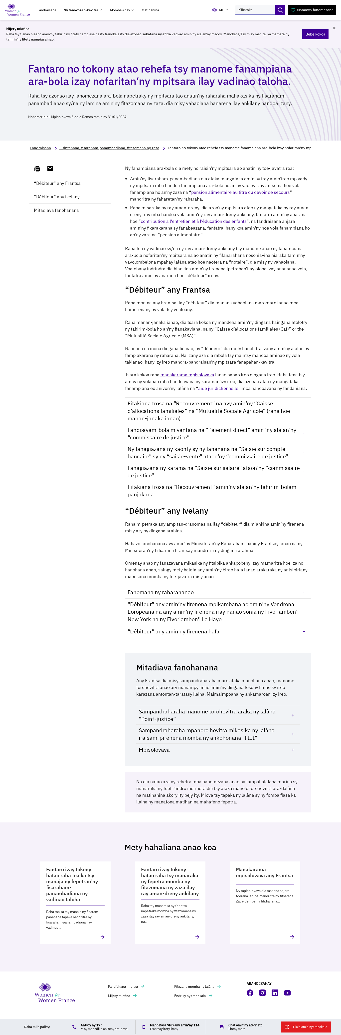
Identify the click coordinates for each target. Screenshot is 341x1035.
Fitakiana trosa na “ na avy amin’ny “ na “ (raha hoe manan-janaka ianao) (209, 411)
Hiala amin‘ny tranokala (310, 1027)
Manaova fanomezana (315, 10)
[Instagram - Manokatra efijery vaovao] (263, 992)
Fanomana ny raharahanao (161, 592)
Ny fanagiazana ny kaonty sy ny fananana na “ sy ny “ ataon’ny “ (208, 452)
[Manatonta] (39, 169)
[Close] (334, 28)
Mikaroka (280, 10)
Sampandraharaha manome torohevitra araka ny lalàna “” (207, 715)
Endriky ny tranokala (190, 995)
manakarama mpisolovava (187, 375)
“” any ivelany (57, 197)
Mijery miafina (119, 995)
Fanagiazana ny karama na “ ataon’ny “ (214, 471)
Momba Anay (120, 10)
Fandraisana (46, 10)
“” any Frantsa (57, 183)
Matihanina (150, 10)
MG (221, 10)
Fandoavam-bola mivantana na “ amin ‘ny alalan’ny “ (212, 433)
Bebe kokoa (315, 34)
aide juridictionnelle (218, 388)
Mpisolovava (154, 749)
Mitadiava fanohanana (56, 210)
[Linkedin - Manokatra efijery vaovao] (275, 992)
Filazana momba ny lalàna (194, 986)
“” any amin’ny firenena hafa (173, 631)
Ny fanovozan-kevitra (81, 10)
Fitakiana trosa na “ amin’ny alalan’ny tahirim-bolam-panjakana (213, 490)
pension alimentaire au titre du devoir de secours (240, 192)
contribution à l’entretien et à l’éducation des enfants (194, 221)
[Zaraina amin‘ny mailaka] (52, 169)
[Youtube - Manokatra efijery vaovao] (288, 992)
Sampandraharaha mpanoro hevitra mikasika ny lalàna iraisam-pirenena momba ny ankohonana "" (207, 733)
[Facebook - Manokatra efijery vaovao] (250, 992)
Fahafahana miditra (123, 986)
